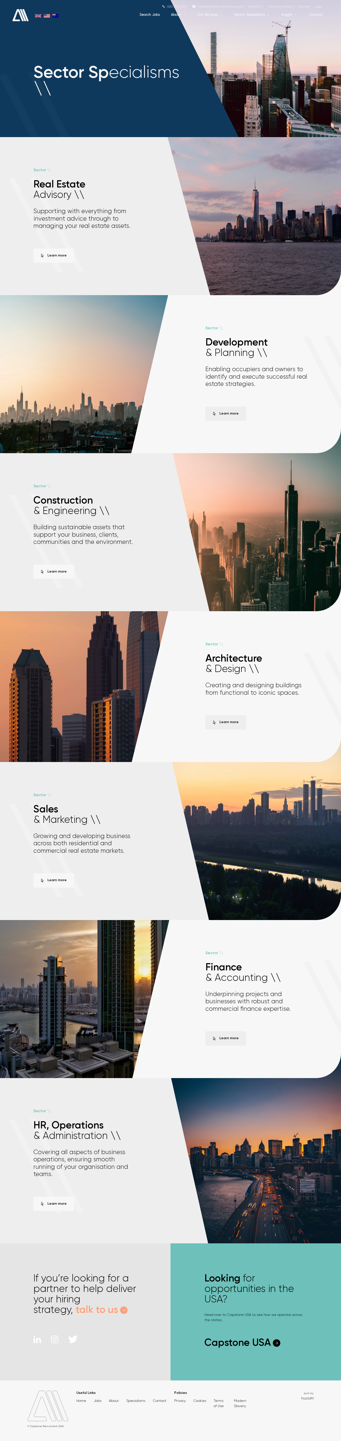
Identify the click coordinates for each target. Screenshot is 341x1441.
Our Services (207, 14)
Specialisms (135, 1401)
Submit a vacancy (281, 6)
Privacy (180, 1401)
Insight (287, 14)
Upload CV (256, 6)
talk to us (97, 1310)
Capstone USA (237, 1343)
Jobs (97, 1401)
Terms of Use (219, 1403)
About (176, 14)
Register (304, 6)
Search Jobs (150, 14)
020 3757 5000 (177, 6)
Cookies (199, 1401)
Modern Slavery (240, 1403)
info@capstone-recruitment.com (220, 6)
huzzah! (307, 1398)
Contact (316, 14)
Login (319, 6)
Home (81, 1401)
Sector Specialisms (249, 14)
